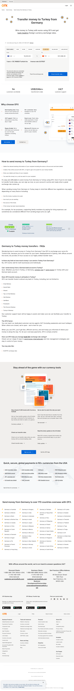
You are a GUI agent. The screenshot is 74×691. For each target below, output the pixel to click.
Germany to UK (61, 532)
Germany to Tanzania (63, 519)
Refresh (31, 42)
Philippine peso (60, 470)
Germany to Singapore (46, 537)
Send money (9, 9)
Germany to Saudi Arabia (46, 531)
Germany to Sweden (62, 512)
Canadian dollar (27, 470)
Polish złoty (59, 477)
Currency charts (24, 633)
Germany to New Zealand (29, 541)
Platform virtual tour (24, 621)
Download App (5, 655)
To (42, 52)
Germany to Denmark (10, 534)
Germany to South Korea (46, 549)
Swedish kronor (44, 480)
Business (4, 1)
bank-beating (23, 33)
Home (3, 9)
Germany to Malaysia (28, 526)
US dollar (59, 480)
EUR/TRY (27, 337)
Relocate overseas (42, 631)
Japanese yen (10, 477)
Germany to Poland (45, 524)
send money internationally (33, 339)
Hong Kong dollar (28, 473)
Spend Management (7, 642)
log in (8, 77)
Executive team (59, 656)
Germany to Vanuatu (62, 544)
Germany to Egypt (9, 537)
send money (50, 270)
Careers (58, 658)
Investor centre (59, 639)
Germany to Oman (27, 547)
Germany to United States (64, 541)
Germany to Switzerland (63, 516)
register (21, 75)
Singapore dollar (61, 473)
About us (58, 621)
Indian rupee (42, 473)
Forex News (23, 645)
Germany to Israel (27, 519)
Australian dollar (11, 470)
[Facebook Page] (51, 599)
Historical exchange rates (26, 628)
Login (66, 5)
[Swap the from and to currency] (37, 56)
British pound (10, 473)
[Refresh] (5, 42)
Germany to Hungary (27, 509)
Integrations (5, 651)
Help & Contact (49, 613)
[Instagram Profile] (67, 599)
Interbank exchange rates (26, 626)
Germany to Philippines (46, 521)
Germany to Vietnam (63, 547)
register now (39, 270)
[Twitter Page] (57, 599)
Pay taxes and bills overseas (44, 633)
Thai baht (26, 480)
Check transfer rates (43, 621)
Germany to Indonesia (28, 516)
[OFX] (4, 5)
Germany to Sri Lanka (63, 509)
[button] (17, 49)
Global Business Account (8, 621)
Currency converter (24, 624)
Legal (57, 624)
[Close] (43, 682)
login (27, 169)
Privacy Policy (59, 628)
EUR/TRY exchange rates (10, 351)
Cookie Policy (21, 687)
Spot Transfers (5, 631)
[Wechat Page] (61, 599)
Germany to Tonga (62, 529)
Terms (62, 687)
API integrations (41, 645)
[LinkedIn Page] (54, 599)
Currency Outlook (24, 642)
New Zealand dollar (46, 477)
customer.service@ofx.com (14, 579)
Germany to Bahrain (9, 512)
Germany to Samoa (45, 528)
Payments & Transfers (7, 624)
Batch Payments (6, 648)
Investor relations (60, 646)
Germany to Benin (9, 516)
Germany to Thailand (63, 522)
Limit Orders (5, 635)
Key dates (58, 644)
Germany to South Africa (46, 546)
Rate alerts (22, 631)
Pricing (3, 653)
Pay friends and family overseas (45, 628)
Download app (41, 626)
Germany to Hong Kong (10, 549)
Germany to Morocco (28, 532)
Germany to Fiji (8, 541)
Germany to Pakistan (45, 509)
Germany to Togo (62, 526)
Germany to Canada (9, 522)
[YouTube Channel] (64, 599)
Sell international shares (43, 638)
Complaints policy (60, 626)
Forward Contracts (6, 633)
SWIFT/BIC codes (24, 635)
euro (42, 470)
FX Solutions (5, 628)
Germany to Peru (44, 518)
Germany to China (9, 526)
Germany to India (26, 512)
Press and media (42, 647)
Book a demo (67, 613)
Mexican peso (28, 477)
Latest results (59, 642)
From (8, 52)
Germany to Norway (27, 544)
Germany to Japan (27, 522)
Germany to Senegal (45, 534)
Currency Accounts (6, 638)
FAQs (33, 613)
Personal (11, 1)
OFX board (58, 653)
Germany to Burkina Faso (11, 519)
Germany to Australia (10, 509)
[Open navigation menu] (71, 5)
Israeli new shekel (10, 480)
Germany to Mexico (27, 529)
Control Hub (5, 640)
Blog (21, 647)
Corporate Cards (6, 626)
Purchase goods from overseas (45, 635)
